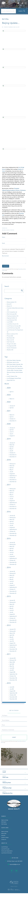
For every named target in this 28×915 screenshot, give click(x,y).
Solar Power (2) (10, 341)
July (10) (12, 641)
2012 (9, 625)
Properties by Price (7, 793)
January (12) (12, 629)
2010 (9, 683)
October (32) (13, 695)
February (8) (12, 631)
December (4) (13, 508)
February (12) (13, 660)
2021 (9, 411)
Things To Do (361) (11, 343)
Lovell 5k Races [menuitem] (4, 847)
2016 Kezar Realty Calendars (14, 360)
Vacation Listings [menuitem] (4, 837)
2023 (9, 395)
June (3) (11, 523)
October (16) (13, 676)
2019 (9, 439)
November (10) (13, 649)
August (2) (12, 473)
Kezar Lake (5, 777)
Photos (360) (10, 336)
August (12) (12, 643)
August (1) (12, 435)
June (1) (11, 431)
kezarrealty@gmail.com (15, 864)
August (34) (12, 691)
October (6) (12, 647)
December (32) (13, 699)
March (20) (12, 662)
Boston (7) (9, 306)
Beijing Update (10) (11, 302)
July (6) (11, 612)
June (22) (12, 668)
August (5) (12, 556)
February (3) (12, 517)
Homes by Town (7, 782)
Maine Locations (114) (12, 334)
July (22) (12, 670)
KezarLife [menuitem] (3, 835)
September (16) (13, 674)
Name (3, 237)
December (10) (13, 680)
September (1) (13, 475)
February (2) (12, 573)
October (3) (12, 531)
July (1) (11, 433)
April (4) (11, 521)
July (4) (11, 525)
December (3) (13, 481)
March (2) (12, 444)
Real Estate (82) (10, 338)
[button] (22, 11)
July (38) (12, 689)
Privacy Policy (20, 269)
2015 (9, 539)
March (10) (12, 633)
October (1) (12, 418)
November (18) (13, 678)
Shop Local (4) (10, 340)
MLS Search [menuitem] (3, 822)
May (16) (12, 666)
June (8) (11, 639)
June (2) (11, 552)
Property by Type (7, 788)
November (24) (13, 697)
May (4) (11, 550)
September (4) (13, 502)
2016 (9, 512)
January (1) (12, 405)
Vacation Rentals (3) (11, 347)
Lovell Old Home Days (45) (13, 328)
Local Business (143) (12, 320)
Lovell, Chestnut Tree (12, 376)
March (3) (12, 490)
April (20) (12, 664)
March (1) (12, 398)
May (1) (11, 448)
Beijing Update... (10, 23)
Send (14, 737)
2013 (9, 596)
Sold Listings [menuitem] (4, 824)
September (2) (13, 558)
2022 (9, 402)
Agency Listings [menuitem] (4, 820)
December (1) (13, 420)
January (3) (12, 600)
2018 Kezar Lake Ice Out (13, 362)
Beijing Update (6, 230)
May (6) (11, 637)
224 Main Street (14, 861)
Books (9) (9, 304)
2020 (9, 424)
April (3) (11, 467)
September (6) (13, 645)
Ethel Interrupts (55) (11, 314)
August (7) (12, 585)
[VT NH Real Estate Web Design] (14, 883)
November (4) (13, 620)
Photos (12, 230)
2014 (9, 567)
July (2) (11, 450)
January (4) (12, 571)
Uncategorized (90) (11, 345)
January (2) (12, 515)
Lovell (4, 772)
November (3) (13, 591)
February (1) (12, 463)
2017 (9, 485)
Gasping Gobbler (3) (12, 318)
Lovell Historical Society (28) (13, 326)
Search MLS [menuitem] (3, 833)
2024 (9, 388)
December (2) (13, 535)
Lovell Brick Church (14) (12, 324)
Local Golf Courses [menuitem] (5, 849)
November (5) (13, 533)
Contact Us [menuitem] (3, 839)
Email (3, 243)
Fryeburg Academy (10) (12, 316)
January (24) (12, 658)
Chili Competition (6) (12, 312)
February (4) (12, 488)
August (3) (12, 500)
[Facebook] (12, 871)
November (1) (13, 454)
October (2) (12, 477)
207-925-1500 (22, 3)
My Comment (5, 255)
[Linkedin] (16, 871)
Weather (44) (10, 349)
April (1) (11, 391)
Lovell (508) (9, 322)
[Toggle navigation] (26, 3)
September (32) (13, 693)
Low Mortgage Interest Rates (14, 378)
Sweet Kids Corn (11, 380)
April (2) (11, 407)
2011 (9, 654)
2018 (9, 460)
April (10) (12, 635)
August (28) (12, 672)
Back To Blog (5, 19)
